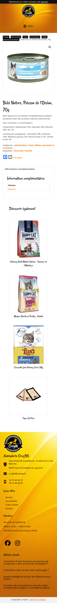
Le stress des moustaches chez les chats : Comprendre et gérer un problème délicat (27, 586)
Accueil (6, 37)
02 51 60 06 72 (16, 480)
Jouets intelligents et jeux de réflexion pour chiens (27, 577)
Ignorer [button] (44, 1)
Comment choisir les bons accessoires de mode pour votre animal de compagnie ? (26, 562)
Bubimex (12, 189)
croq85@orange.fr (17, 473)
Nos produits (16, 37)
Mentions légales (38, 599)
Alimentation (34, 37)
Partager (18, 157)
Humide (28, 150)
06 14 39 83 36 (16, 483)
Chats (25, 37)
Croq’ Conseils (12, 505)
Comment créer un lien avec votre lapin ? (26, 570)
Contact (9, 508)
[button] (49, 47)
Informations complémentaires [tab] (20, 169)
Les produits (11, 501)
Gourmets (18, 150)
